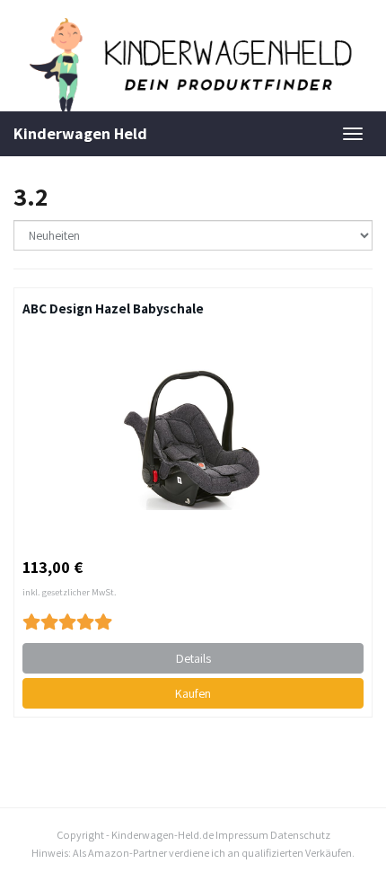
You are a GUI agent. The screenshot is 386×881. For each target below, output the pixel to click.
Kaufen (193, 693)
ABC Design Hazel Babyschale (113, 308)
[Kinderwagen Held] (193, 64)
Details (193, 658)
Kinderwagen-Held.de (162, 834)
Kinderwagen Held (80, 133)
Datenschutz (300, 834)
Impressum (241, 834)
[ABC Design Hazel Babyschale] (193, 437)
